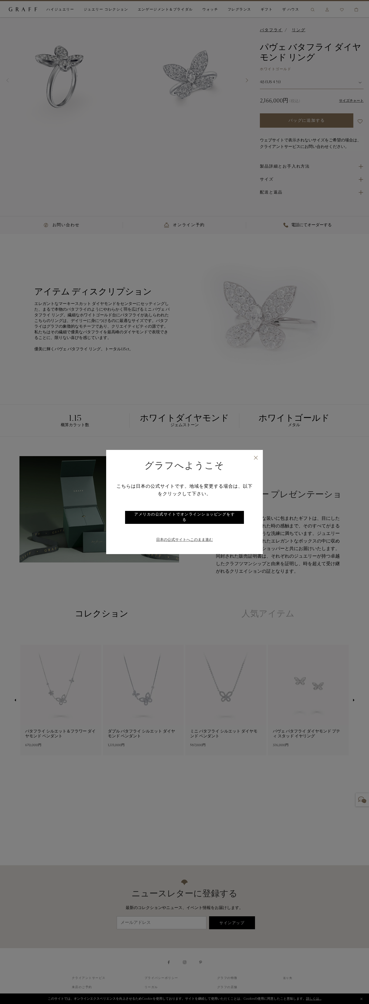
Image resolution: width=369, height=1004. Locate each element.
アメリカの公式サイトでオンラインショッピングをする (184, 517)
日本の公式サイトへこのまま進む (184, 540)
